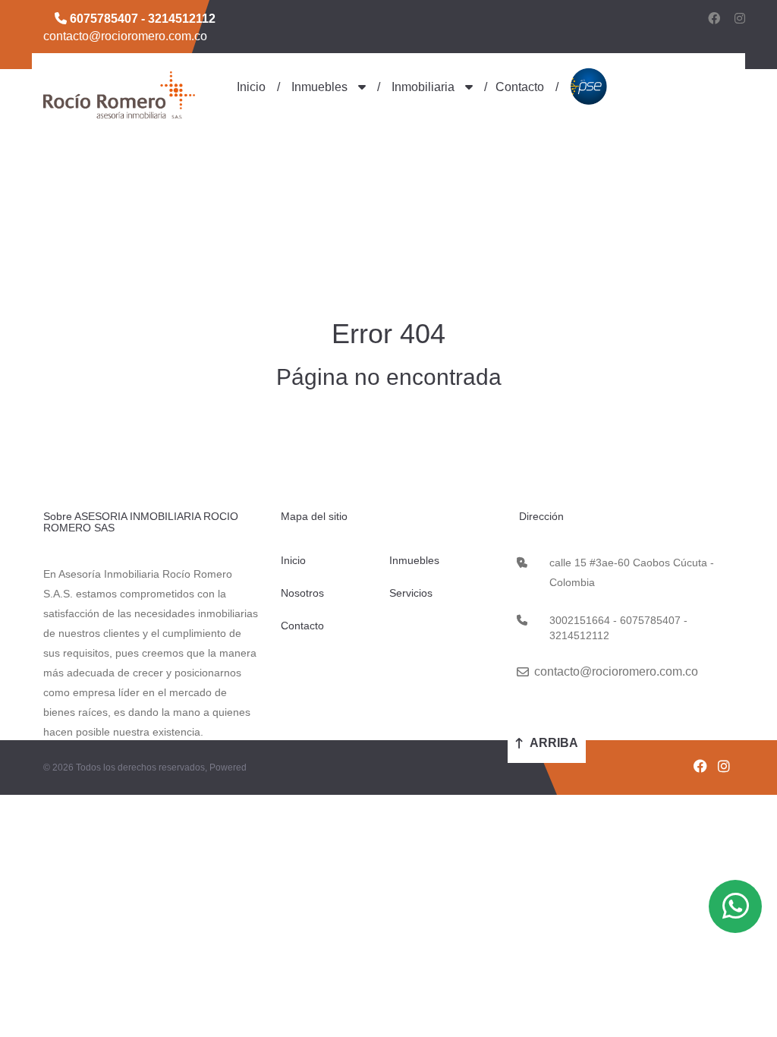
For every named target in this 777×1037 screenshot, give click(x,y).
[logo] (119, 94)
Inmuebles (319, 86)
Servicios (411, 593)
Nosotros (302, 593)
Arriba (552, 742)
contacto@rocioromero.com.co (125, 36)
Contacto (519, 86)
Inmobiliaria (423, 86)
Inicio (251, 86)
